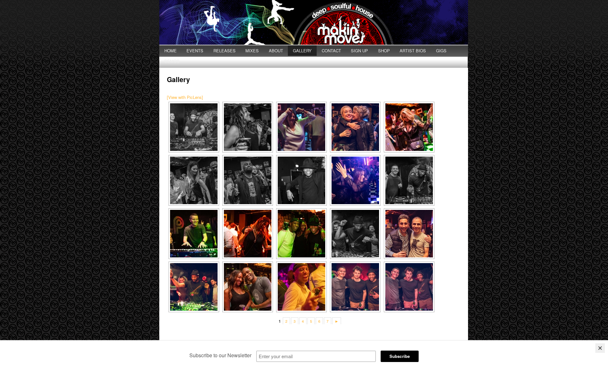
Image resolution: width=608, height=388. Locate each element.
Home (170, 51)
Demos (172, 61)
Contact (331, 51)
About (276, 51)
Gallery (302, 51)
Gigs (441, 51)
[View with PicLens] (185, 97)
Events (195, 51)
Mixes (252, 51)
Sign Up (359, 51)
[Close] (600, 348)
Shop (384, 51)
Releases (224, 51)
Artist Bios (413, 51)
